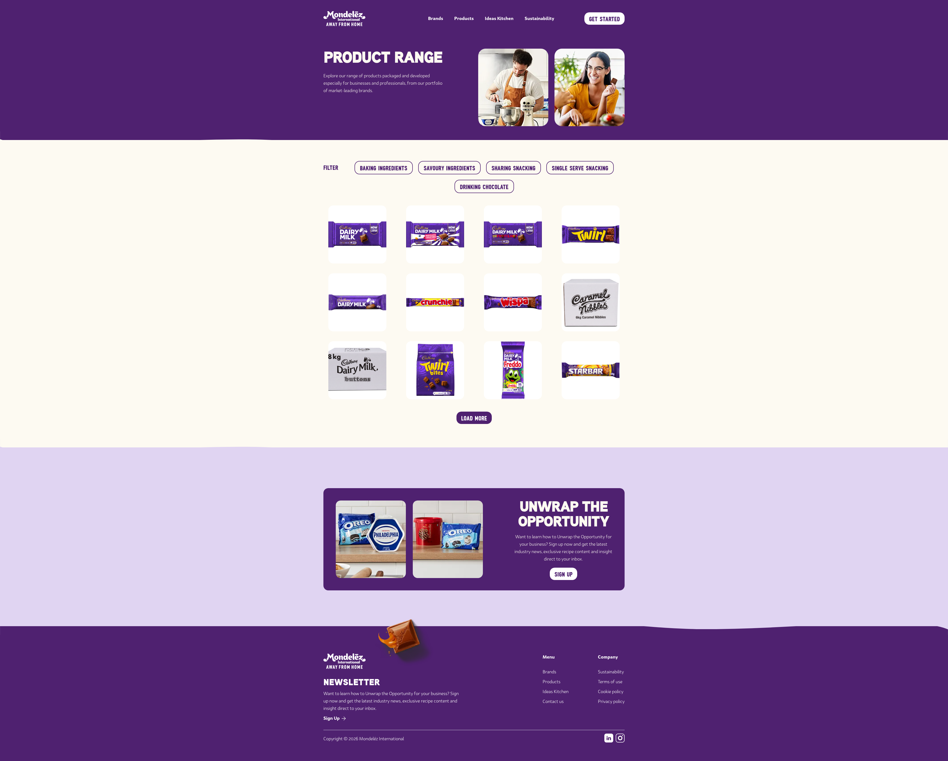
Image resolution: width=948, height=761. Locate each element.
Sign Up (563, 574)
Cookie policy (610, 691)
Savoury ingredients (449, 167)
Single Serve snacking (580, 167)
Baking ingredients (383, 167)
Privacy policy (611, 701)
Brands (435, 18)
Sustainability (539, 18)
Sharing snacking (513, 167)
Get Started (604, 18)
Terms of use (610, 681)
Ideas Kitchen (499, 18)
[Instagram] (620, 738)
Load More (474, 417)
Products (464, 18)
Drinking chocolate (484, 186)
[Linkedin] (608, 738)
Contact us (553, 701)
